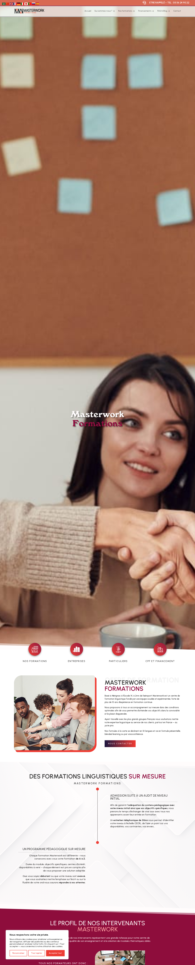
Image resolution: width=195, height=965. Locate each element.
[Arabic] (4, 3)
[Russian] (34, 3)
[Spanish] (37, 3)
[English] (11, 3)
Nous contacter (120, 743)
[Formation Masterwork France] (54, 749)
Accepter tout (55, 953)
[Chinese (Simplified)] (8, 3)
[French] (15, 3)
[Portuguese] (30, 3)
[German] (19, 3)
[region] (37, 944)
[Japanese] (26, 3)
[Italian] (22, 3)
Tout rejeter (36, 953)
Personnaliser (18, 953)
